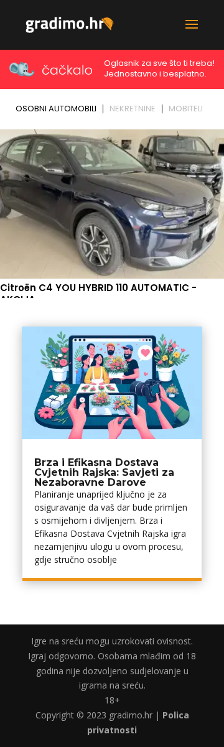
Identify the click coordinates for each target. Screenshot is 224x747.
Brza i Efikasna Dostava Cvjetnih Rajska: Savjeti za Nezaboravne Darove (104, 472)
